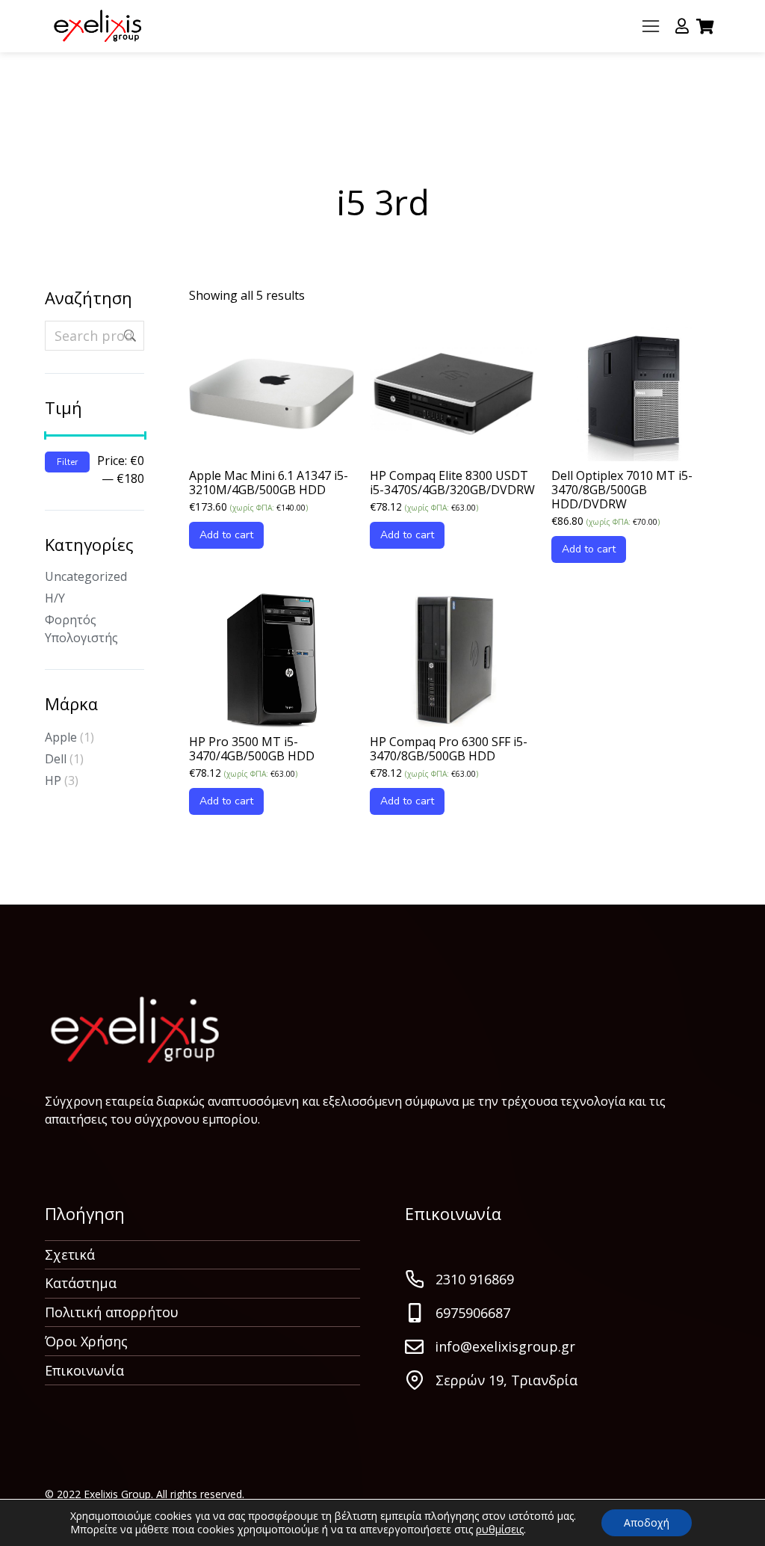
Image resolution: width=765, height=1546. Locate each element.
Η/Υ (55, 598)
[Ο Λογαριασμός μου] (682, 26)
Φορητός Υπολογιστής (81, 629)
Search (128, 336)
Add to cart (226, 535)
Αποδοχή (646, 1522)
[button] (651, 26)
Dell (55, 759)
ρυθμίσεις (500, 1529)
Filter (67, 462)
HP (53, 780)
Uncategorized (86, 576)
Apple (61, 737)
